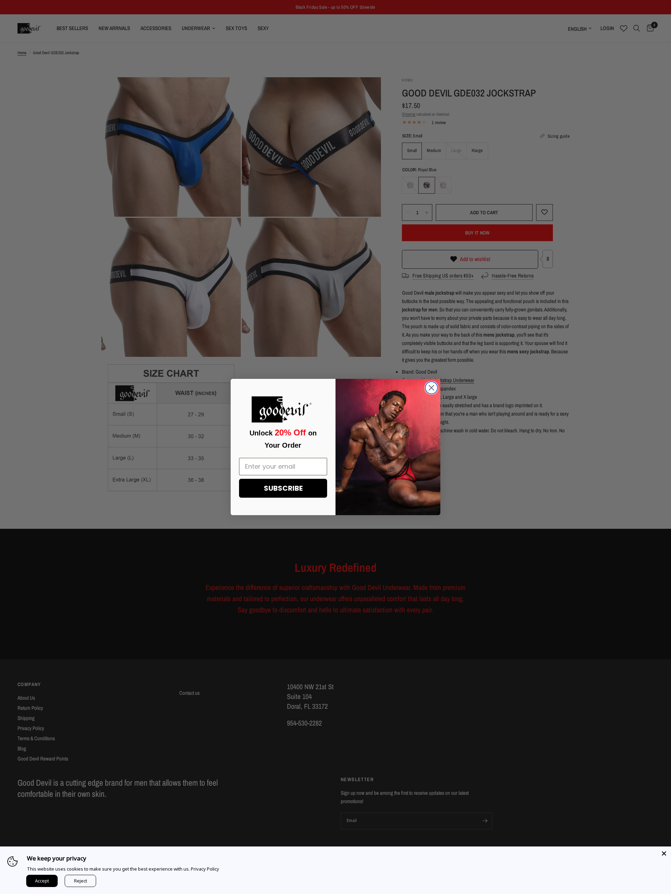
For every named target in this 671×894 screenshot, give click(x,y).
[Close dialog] (431, 388)
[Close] (664, 853)
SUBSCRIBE (283, 488)
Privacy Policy (205, 869)
